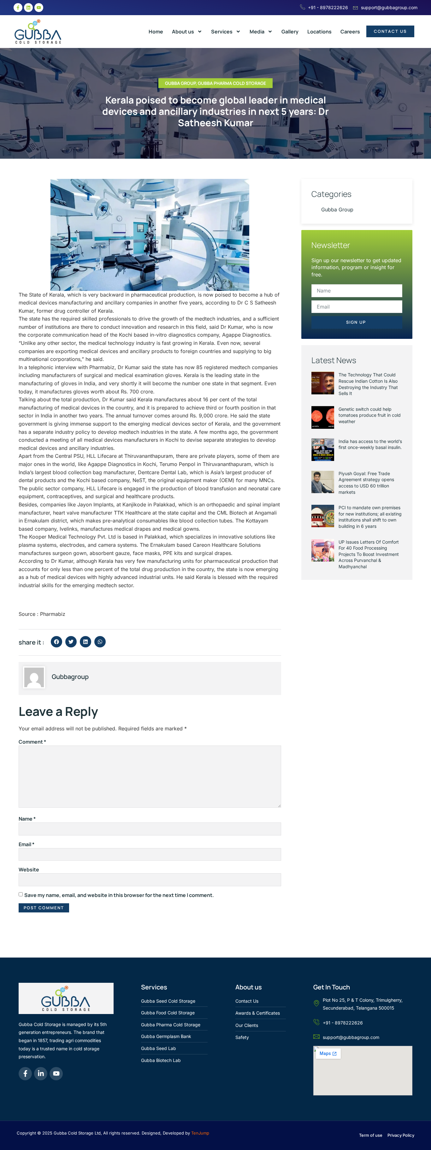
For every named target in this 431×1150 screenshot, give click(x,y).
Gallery (289, 31)
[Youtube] (38, 7)
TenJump (200, 1132)
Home (156, 31)
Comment (32, 741)
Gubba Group (180, 83)
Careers (350, 31)
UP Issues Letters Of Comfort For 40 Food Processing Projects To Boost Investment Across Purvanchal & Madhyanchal (369, 554)
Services (222, 31)
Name (27, 818)
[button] (56, 641)
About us (183, 31)
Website (29, 869)
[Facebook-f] (18, 7)
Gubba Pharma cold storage (232, 83)
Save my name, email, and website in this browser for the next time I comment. (119, 895)
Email (26, 844)
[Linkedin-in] (40, 1073)
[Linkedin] (28, 7)
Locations (319, 31)
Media (257, 31)
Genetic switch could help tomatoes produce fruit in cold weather (370, 415)
